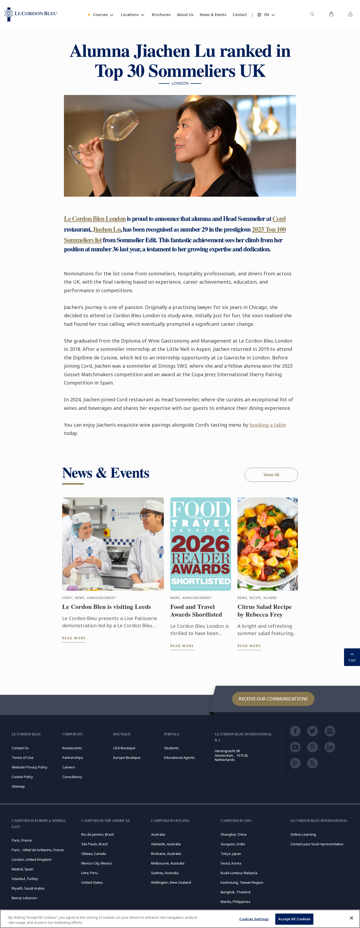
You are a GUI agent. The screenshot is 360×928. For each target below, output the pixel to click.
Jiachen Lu (106, 229)
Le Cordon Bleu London (95, 218)
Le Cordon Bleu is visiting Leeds (106, 606)
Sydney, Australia (165, 872)
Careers (68, 767)
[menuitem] (312, 14)
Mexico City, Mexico (96, 863)
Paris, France (22, 840)
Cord (279, 218)
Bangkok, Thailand (235, 892)
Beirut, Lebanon (24, 897)
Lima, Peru (89, 872)
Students (171, 747)
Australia (158, 834)
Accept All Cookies (294, 919)
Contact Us (20, 747)
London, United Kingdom (31, 859)
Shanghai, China (233, 834)
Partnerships (72, 757)
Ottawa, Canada (93, 853)
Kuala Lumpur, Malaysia (239, 872)
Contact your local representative (316, 844)
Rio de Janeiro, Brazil (97, 834)
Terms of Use (23, 757)
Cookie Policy (22, 776)
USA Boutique (124, 747)
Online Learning (303, 834)
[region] (180, 919)
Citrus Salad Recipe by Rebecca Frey (264, 610)
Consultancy (72, 776)
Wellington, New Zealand (171, 882)
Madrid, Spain (23, 869)
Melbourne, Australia (167, 863)
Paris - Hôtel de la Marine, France (38, 849)
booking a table (268, 425)
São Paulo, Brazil (94, 844)
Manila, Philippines (235, 901)
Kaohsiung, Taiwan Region (242, 882)
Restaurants (72, 747)
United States (92, 882)
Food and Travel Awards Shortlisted (196, 610)
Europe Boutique (126, 757)
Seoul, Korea (231, 863)
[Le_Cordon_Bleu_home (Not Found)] (31, 14)
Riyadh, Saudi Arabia (28, 888)
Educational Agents (179, 757)
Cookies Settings (254, 919)
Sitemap (18, 786)
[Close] (351, 918)
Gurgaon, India (233, 844)
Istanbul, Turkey (25, 878)
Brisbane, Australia (166, 853)
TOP (352, 660)
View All (271, 475)
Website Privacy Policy (29, 767)
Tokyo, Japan (231, 853)
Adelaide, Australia (166, 844)
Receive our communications (273, 699)
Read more (74, 638)
